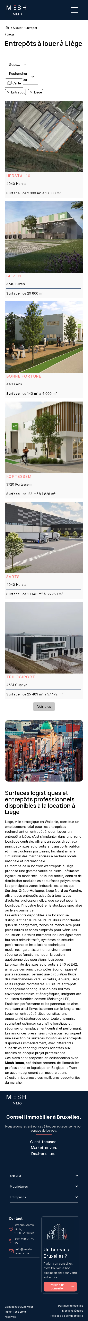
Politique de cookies (70, 1305)
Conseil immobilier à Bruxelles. (43, 1116)
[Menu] (75, 10)
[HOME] (8, 28)
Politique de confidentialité (67, 1315)
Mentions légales (72, 1310)
